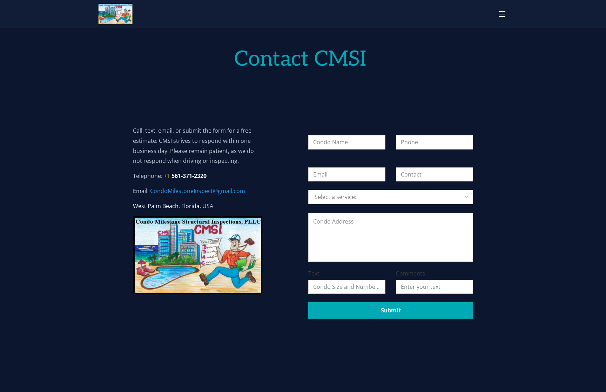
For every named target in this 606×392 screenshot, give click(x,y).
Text (313, 273)
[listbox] (390, 197)
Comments (410, 273)
